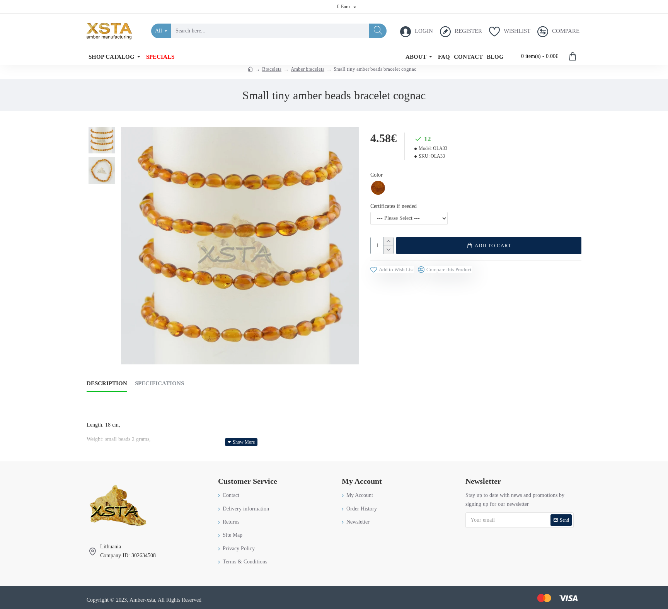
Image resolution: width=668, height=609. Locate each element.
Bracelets (271, 69)
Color (376, 175)
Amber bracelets (307, 69)
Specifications (159, 383)
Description (107, 383)
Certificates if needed (393, 206)
